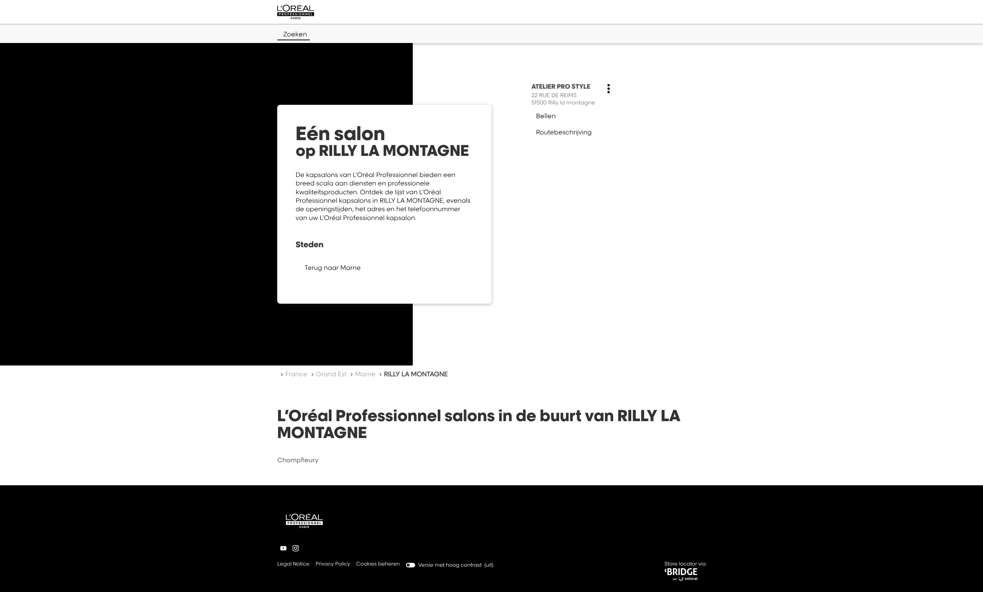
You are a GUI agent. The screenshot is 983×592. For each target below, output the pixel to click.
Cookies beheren (378, 564)
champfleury (297, 460)
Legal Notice (293, 565)
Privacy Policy (333, 565)
